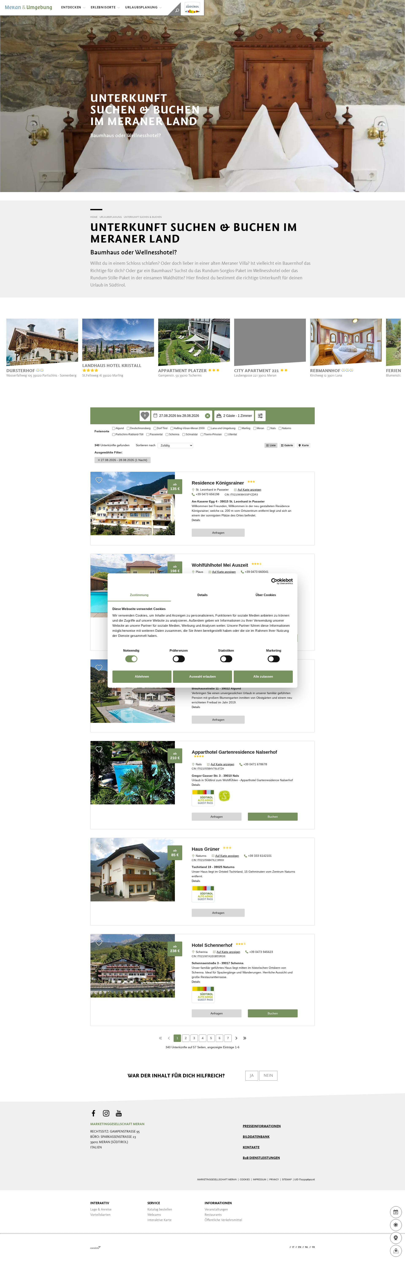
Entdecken (71, 7)
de (286, 1247)
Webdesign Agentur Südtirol (95, 1247)
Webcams (154, 1215)
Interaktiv (99, 1203)
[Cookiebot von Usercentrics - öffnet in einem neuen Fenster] (274, 581)
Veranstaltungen (216, 1209)
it (293, 1247)
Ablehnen (142, 676)
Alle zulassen (263, 676)
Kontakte (251, 1147)
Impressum (259, 1179)
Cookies (245, 1179)
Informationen (218, 1203)
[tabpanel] (42, 348)
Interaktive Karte (159, 1220)
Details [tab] (202, 595)
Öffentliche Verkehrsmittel (223, 1220)
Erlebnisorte (103, 7)
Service (153, 1203)
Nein (268, 1076)
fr (313, 1247)
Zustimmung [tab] (139, 595)
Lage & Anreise (101, 1209)
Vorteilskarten (100, 1215)
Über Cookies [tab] (266, 595)
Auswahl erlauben (202, 676)
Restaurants (213, 1215)
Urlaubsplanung (141, 7)
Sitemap (287, 1179)
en (299, 1247)
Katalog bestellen (159, 1209)
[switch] (179, 659)
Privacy (274, 1179)
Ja (252, 1076)
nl (306, 1247)
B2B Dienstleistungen (261, 1158)
